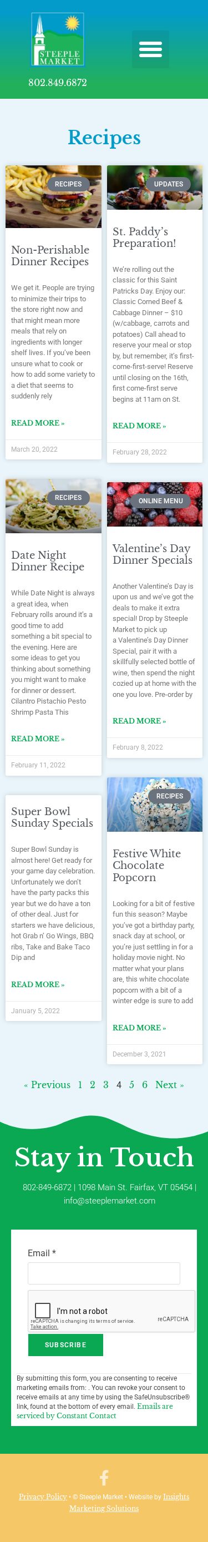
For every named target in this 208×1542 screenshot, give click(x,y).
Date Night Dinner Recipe (47, 561)
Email (42, 1253)
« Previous (47, 1084)
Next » (169, 1084)
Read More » (38, 423)
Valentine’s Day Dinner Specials (152, 555)
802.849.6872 (57, 82)
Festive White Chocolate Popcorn (147, 866)
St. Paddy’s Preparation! (144, 238)
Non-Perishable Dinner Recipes (50, 256)
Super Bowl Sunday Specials (52, 818)
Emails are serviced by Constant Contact (95, 1411)
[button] (151, 49)
